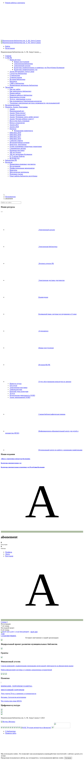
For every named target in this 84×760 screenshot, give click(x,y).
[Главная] (21, 195)
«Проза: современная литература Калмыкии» (15, 459)
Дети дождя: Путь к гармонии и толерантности (18, 693)
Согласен (68, 758)
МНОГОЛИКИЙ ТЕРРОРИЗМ (12, 690)
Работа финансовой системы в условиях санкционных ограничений (26, 670)
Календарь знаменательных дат (11, 463)
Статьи (4, 622)
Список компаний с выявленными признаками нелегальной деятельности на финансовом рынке (37, 666)
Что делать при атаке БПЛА (11, 701)
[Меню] (40, 52)
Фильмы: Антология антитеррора (13, 697)
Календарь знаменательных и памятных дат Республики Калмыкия (23, 467)
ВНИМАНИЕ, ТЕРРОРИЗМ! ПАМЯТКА (16, 686)
